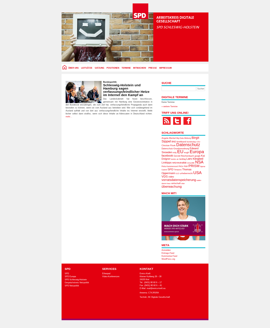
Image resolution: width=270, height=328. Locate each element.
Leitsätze (86, 68)
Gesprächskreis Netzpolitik (77, 282)
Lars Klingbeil (194, 158)
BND (174, 141)
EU (180, 151)
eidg (175, 152)
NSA (199, 162)
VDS (165, 176)
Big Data (180, 138)
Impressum (165, 68)
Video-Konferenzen (110, 276)
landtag (182, 159)
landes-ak (175, 159)
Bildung (187, 138)
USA (197, 172)
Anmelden (166, 250)
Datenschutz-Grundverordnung (175, 148)
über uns (73, 68)
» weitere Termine (170, 106)
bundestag (191, 142)
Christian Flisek (169, 145)
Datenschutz (188, 144)
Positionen (113, 68)
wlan (183, 183)
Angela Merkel (169, 138)
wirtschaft (176, 183)
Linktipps (167, 162)
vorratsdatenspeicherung (179, 180)
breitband (181, 141)
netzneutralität (179, 162)
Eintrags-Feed (168, 253)
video (171, 176)
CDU (198, 142)
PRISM (193, 166)
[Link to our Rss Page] (167, 121)
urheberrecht (186, 173)
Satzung (99, 68)
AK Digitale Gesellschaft (159, 297)
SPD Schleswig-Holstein (76, 279)
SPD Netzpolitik (72, 285)
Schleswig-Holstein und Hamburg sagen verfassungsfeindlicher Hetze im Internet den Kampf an (126, 90)
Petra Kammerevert (170, 166)
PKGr (181, 166)
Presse (152, 68)
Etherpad (106, 273)
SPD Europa (70, 276)
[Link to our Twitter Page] (177, 121)
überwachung (172, 186)
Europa (197, 151)
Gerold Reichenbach (184, 156)
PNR (186, 166)
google (197, 156)
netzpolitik (191, 163)
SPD (170, 169)
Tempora (178, 170)
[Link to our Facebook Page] (187, 121)
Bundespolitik (110, 82)
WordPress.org (168, 259)
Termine (126, 68)
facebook (167, 155)
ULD (177, 173)
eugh (186, 152)
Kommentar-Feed (169, 256)
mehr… (69, 116)
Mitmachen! (139, 68)
